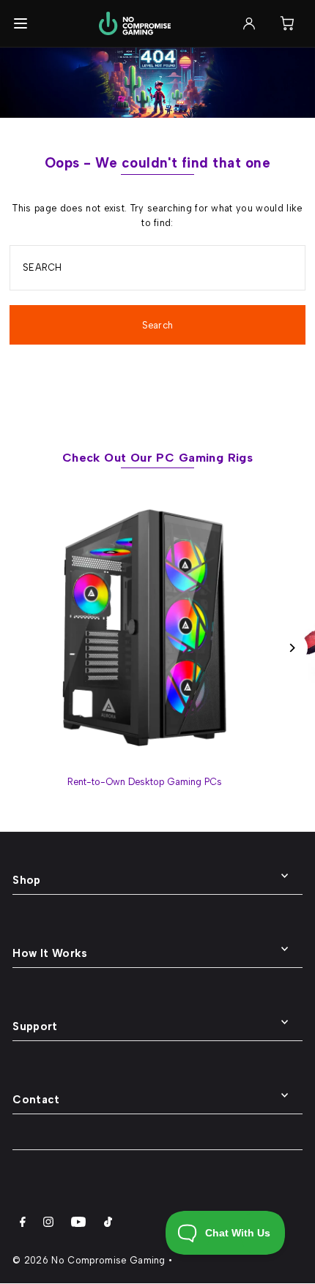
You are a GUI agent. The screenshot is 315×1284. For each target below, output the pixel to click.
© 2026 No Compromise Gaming (89, 1260)
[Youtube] (78, 1224)
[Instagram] (48, 1224)
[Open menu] (20, 23)
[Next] (291, 647)
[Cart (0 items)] (287, 23)
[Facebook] (23, 1224)
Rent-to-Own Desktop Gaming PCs (144, 781)
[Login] (249, 23)
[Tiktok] (108, 1224)
